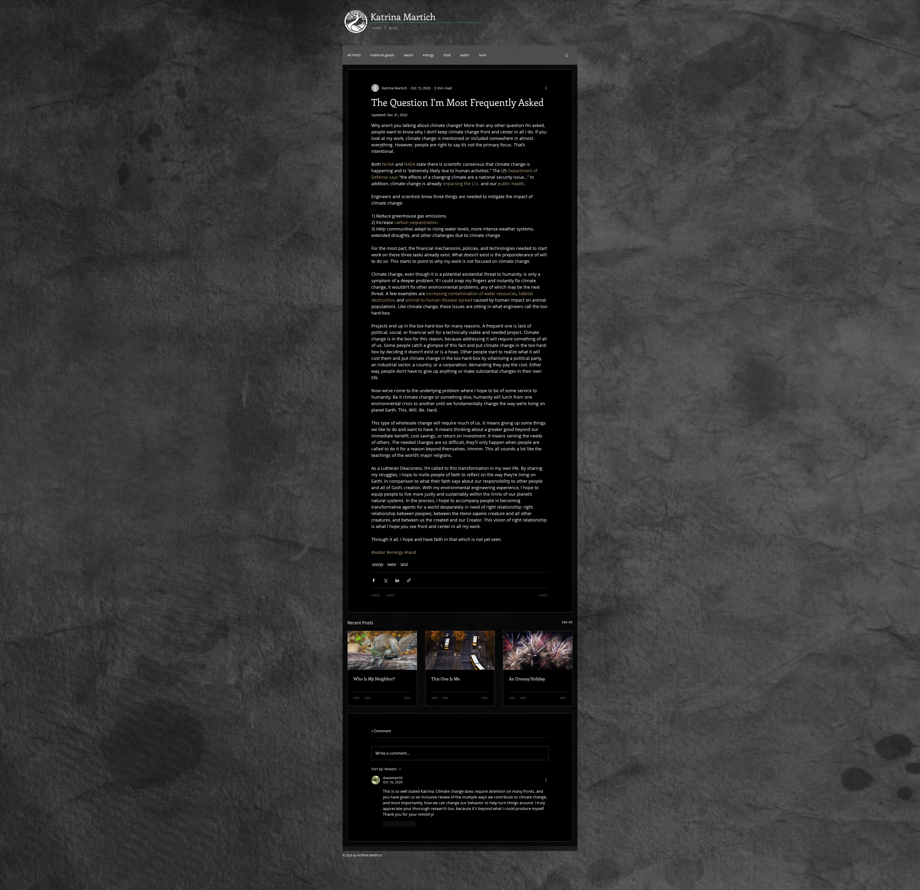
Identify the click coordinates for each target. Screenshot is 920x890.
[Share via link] (409, 580)
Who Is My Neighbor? (374, 679)
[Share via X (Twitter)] (385, 580)
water (464, 55)
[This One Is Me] (460, 650)
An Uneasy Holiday (527, 679)
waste (408, 55)
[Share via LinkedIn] (397, 580)
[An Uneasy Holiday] (537, 650)
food (447, 55)
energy (428, 55)
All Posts (354, 55)
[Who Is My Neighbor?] (382, 650)
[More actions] (546, 88)
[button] (566, 55)
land (482, 55)
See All (567, 622)
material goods (382, 55)
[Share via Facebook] (373, 580)
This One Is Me (445, 679)
